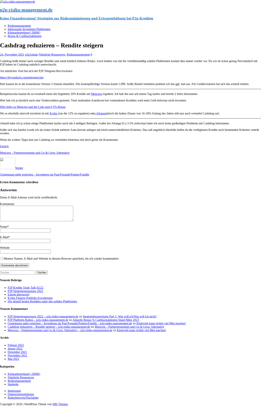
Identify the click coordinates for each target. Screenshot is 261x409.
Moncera (96, 94)
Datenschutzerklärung (21, 394)
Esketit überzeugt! (18, 294)
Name (3, 226)
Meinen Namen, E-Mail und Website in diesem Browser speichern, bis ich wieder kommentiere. (61, 258)
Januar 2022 (15, 348)
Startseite (13, 384)
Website (5, 247)
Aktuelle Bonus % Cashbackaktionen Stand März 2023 (105, 320)
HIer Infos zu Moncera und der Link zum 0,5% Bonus (33, 107)
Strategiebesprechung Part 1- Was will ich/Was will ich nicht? (120, 316)
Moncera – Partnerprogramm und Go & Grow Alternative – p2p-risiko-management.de (60, 330)
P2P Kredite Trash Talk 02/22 (25, 287)
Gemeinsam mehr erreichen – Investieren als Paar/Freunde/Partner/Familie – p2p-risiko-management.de (70, 323)
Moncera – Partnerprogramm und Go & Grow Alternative (129, 326)
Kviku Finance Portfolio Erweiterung (30, 298)
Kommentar (7, 204)
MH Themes (60, 404)
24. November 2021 (12, 54)
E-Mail (4, 237)
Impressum (14, 390)
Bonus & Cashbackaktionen (24, 36)
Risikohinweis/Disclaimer (23, 397)
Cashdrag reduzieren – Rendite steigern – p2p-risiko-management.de (49, 326)
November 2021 (17, 355)
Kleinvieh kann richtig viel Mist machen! (161, 323)
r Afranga (100, 113)
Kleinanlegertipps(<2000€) (24, 32)
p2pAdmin (31, 54)
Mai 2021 (13, 358)
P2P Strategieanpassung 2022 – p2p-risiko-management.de (43, 316)
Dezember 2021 (17, 352)
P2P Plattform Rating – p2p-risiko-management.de (38, 320)
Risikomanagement (19, 25)
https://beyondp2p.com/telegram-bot (21, 77)
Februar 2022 (16, 345)
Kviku (53, 113)
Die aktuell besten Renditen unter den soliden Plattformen (42, 301)
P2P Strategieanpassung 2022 (25, 291)
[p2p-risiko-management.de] (17, 1)
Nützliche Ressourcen (52, 54)
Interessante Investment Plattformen (29, 29)
